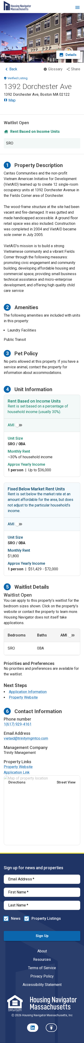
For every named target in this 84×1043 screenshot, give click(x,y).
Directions (16, 782)
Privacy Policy (42, 976)
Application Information (28, 692)
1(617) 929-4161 (18, 724)
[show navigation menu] (77, 8)
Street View (66, 782)
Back (13, 69)
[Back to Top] (51, 1027)
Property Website (23, 697)
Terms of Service (42, 968)
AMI (11, 425)
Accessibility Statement (42, 984)
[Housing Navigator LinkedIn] (32, 1027)
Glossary (55, 69)
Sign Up (42, 936)
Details (71, 55)
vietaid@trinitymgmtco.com (26, 738)
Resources (42, 959)
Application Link (17, 772)
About (42, 951)
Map (11, 100)
